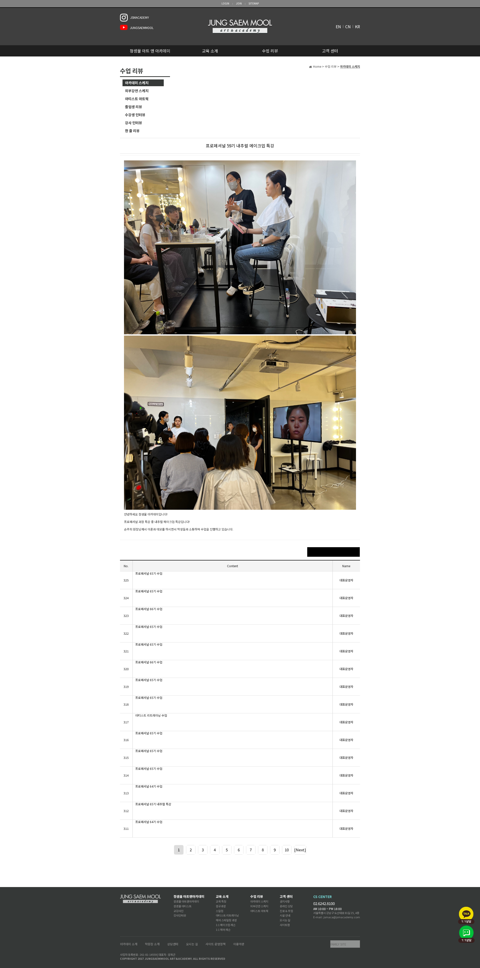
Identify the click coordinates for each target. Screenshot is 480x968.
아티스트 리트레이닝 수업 (151, 715)
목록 (333, 551)
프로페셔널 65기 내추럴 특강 (153, 804)
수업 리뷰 (270, 51)
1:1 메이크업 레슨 (226, 925)
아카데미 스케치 (136, 82)
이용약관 (238, 944)
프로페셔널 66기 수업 (148, 609)
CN (348, 26)
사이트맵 (285, 925)
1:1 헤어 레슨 (223, 930)
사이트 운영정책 (216, 944)
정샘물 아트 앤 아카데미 (150, 51)
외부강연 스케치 (136, 90)
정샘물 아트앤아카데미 (189, 896)
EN (338, 26)
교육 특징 (221, 901)
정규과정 (221, 906)
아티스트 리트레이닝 (227, 915)
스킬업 (219, 911)
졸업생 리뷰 (133, 106)
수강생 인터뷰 (135, 114)
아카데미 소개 (128, 944)
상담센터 (172, 944)
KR (357, 26)
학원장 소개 (152, 944)
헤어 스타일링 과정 (226, 920)
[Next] (300, 849)
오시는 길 (285, 920)
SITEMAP (253, 3)
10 (287, 849)
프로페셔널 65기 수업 (148, 573)
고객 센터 (330, 51)
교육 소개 (210, 51)
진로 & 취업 (286, 911)
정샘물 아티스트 (183, 906)
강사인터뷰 (180, 915)
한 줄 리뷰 (132, 130)
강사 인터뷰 (133, 122)
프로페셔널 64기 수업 (148, 786)
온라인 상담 (286, 906)
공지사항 (285, 901)
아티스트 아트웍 (136, 98)
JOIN (239, 3)
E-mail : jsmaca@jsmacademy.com (336, 917)
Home (317, 66)
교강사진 (179, 911)
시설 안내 (285, 915)
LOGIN (225, 3)
